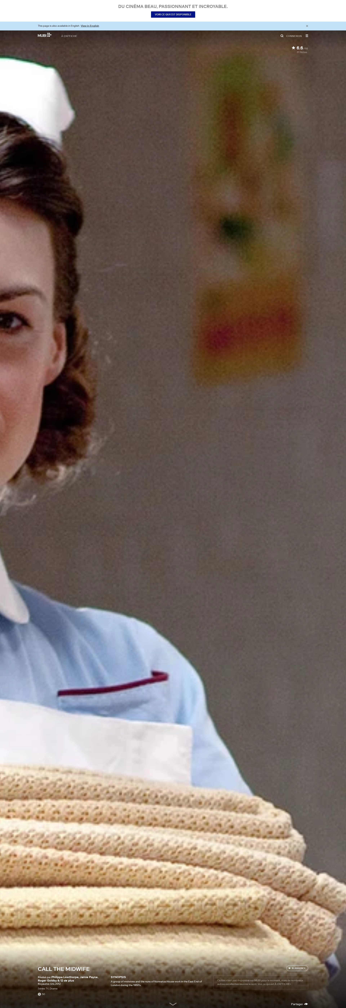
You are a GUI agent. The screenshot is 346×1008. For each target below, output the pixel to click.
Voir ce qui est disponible (173, 14)
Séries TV (43, 988)
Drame (53, 988)
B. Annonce (299, 968)
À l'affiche (69, 35)
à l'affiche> (283, 984)
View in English (90, 25)
